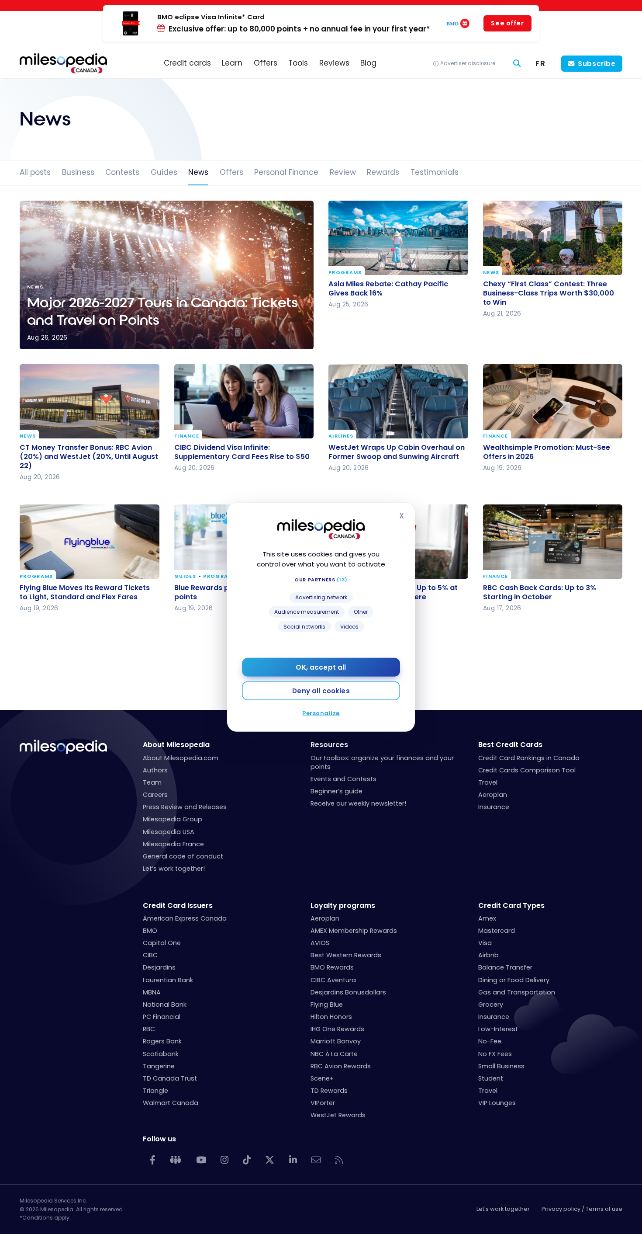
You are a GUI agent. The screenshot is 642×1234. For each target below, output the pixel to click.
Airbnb (488, 955)
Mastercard (496, 930)
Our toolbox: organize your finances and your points (382, 762)
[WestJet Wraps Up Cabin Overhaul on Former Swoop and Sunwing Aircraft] (398, 401)
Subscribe (597, 63)
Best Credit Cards (510, 745)
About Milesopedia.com (180, 758)
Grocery (490, 1004)
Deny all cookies (320, 690)
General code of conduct (183, 856)
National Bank (164, 1004)
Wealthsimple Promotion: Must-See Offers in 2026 (546, 451)
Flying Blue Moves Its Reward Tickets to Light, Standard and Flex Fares (85, 592)
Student (490, 1078)
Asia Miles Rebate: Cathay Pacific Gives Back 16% (388, 288)
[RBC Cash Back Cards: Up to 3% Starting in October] (553, 541)
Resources (329, 745)
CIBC (150, 955)
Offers (231, 172)
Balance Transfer (505, 967)
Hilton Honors (331, 1016)
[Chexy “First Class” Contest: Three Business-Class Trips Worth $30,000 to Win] (553, 238)
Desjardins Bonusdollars (348, 992)
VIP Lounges (497, 1102)
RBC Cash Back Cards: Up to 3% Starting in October (539, 592)
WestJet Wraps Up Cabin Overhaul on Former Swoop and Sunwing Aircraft (396, 451)
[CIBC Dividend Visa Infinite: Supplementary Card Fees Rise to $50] (244, 401)
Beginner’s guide (336, 791)
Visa (485, 943)
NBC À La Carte (334, 1054)
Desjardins (159, 967)
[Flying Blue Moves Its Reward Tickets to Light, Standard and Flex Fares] (89, 541)
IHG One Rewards (337, 1029)
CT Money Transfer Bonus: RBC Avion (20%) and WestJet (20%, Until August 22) (89, 456)
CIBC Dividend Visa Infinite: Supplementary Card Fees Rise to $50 (242, 451)
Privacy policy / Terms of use (582, 1209)
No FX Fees (495, 1054)
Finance (186, 436)
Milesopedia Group (172, 819)
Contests (122, 172)
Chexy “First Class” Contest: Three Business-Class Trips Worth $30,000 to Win (548, 292)
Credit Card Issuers (178, 905)
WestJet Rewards (338, 1115)
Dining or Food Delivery (513, 980)
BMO (150, 930)
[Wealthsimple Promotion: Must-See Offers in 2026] (553, 401)
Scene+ (322, 1078)
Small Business (501, 1066)
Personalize (321, 713)
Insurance (493, 807)
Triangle (155, 1090)
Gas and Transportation (516, 992)
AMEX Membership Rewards (354, 930)
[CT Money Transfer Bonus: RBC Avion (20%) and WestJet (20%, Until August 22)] (89, 401)
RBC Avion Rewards (341, 1066)
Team (152, 782)
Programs (345, 272)
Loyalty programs (343, 905)
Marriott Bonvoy (336, 1041)
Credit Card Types (511, 905)
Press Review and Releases (185, 807)
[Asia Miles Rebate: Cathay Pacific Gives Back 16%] (398, 238)
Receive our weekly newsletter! (358, 803)
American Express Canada (185, 918)
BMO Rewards (332, 967)
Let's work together (503, 1209)
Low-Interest (498, 1029)
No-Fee (489, 1041)
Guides (164, 172)
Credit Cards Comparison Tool (527, 770)
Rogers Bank (162, 1041)
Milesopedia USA (168, 831)
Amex (487, 918)
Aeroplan (492, 794)
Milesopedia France (173, 844)
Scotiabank (161, 1054)
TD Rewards (329, 1090)
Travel (487, 782)
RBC (149, 1029)
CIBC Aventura (333, 980)
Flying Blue (327, 1004)
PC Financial (161, 1016)
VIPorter (323, 1102)
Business (78, 172)
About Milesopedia (176, 745)
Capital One (162, 943)
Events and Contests (343, 779)
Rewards (383, 172)
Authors (155, 770)
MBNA (152, 992)
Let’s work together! (174, 868)
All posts (35, 172)
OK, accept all (321, 667)
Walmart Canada (170, 1102)
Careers (155, 794)
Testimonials (435, 172)
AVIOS (320, 943)
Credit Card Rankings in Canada (529, 758)
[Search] (517, 63)
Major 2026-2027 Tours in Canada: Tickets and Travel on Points (167, 275)
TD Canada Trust (170, 1078)
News (198, 172)
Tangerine (159, 1066)
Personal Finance (286, 172)
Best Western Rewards (346, 955)
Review (343, 172)
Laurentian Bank (168, 980)
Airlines (341, 436)
